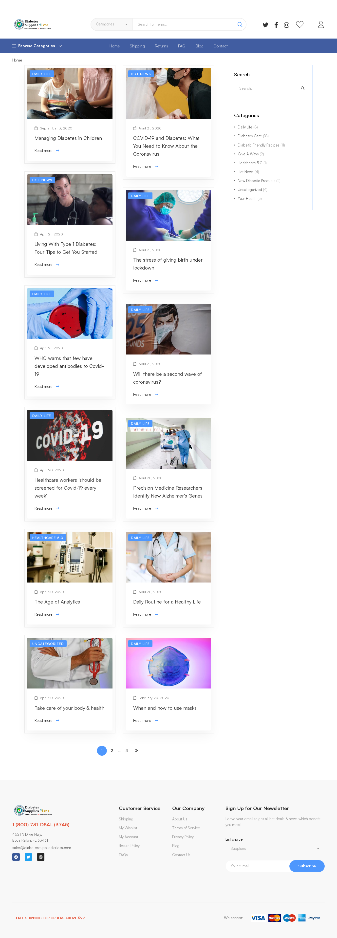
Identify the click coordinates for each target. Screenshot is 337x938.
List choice (234, 839)
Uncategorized (252, 189)
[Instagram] (286, 24)
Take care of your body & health (69, 708)
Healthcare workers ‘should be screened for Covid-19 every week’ (68, 488)
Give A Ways (251, 154)
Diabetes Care (253, 136)
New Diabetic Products (259, 180)
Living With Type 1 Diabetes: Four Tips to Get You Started (66, 248)
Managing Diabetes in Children (68, 138)
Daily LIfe (248, 127)
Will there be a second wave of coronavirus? (167, 378)
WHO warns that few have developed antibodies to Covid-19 (69, 366)
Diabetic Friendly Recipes (261, 145)
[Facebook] (276, 24)
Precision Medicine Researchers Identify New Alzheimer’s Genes (168, 492)
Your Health (250, 198)
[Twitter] (265, 24)
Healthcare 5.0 (252, 163)
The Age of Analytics (57, 602)
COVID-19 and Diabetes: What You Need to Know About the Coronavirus (166, 146)
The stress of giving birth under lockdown (168, 264)
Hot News (248, 171)
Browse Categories (36, 45)
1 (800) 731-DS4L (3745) (40, 824)
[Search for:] (271, 88)
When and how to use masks (165, 708)
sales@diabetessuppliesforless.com (41, 847)
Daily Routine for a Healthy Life (167, 602)
